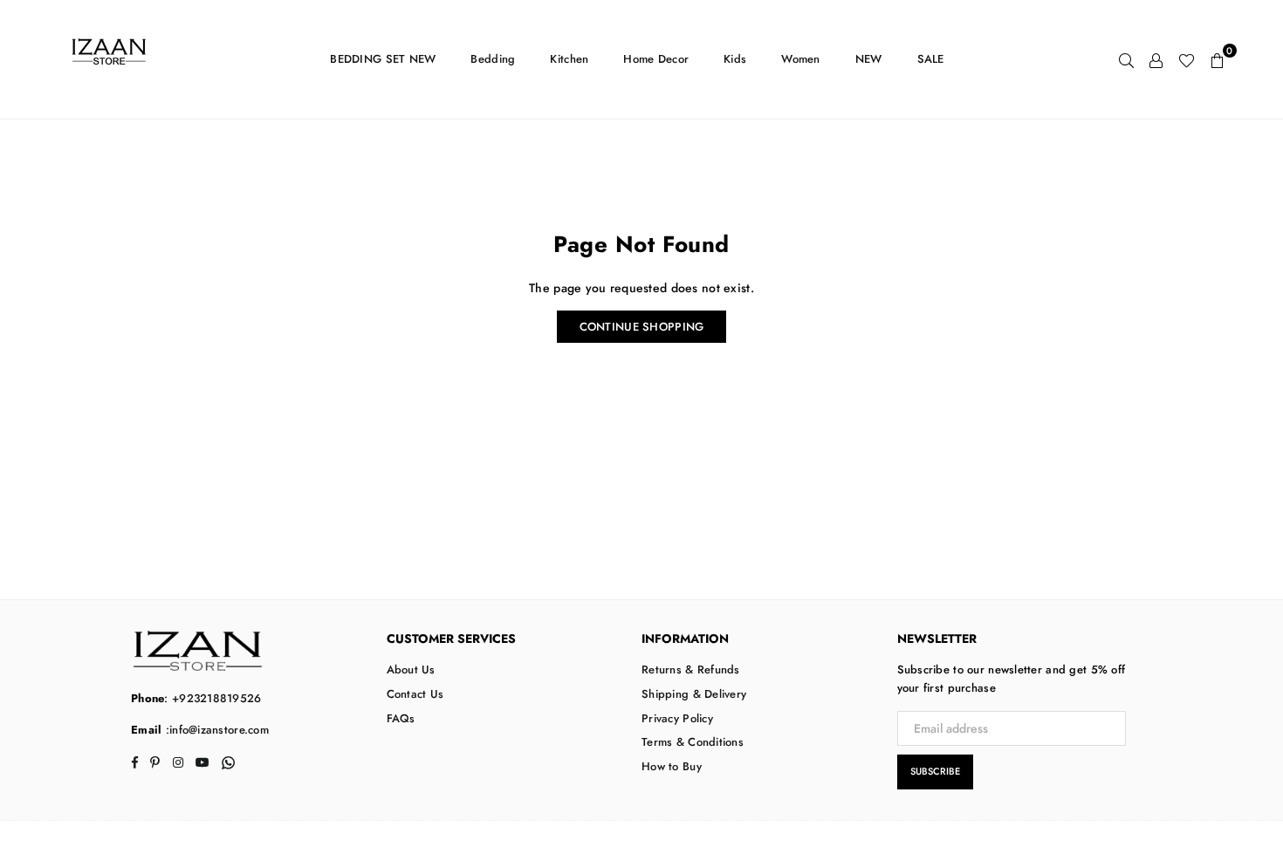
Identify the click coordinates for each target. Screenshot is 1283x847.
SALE (930, 59)
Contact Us (415, 694)
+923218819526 (217, 698)
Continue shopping (642, 326)
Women (800, 59)
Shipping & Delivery (694, 694)
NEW (868, 59)
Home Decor (656, 59)
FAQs (401, 718)
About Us (411, 669)
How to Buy (672, 766)
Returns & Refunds (691, 669)
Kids (735, 59)
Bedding (492, 59)
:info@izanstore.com (215, 729)
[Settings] (1156, 59)
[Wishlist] (1186, 59)
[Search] (1126, 59)
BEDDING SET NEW (383, 59)
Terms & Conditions (693, 742)
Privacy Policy (677, 718)
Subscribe (935, 771)
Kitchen (569, 59)
